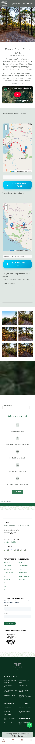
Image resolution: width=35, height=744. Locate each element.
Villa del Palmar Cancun (23, 691)
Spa (5, 576)
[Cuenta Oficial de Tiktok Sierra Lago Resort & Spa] (12, 550)
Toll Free (4, 742)
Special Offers (8, 572)
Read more (18, 492)
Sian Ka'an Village (9, 695)
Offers (22, 742)
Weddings (7, 579)
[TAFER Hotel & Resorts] (17, 666)
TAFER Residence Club (23, 723)
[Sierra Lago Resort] (4, 3)
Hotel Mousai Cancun (22, 686)
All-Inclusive (8, 562)
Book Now (31, 742)
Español (17, 3)
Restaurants (7, 569)
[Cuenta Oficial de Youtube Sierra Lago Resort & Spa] (15, 550)
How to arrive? (23, 566)
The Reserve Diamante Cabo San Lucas (24, 696)
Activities (7, 583)
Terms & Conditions (24, 576)
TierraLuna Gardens (10, 723)
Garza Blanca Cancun (8, 686)
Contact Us (21, 562)
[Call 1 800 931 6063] (24, 3)
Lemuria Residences (24, 708)
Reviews (6, 590)
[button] (9, 147)
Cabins (13, 742)
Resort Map (21, 579)
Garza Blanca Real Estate (24, 712)
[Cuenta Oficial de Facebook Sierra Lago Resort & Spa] (5, 550)
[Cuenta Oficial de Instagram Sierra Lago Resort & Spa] (8, 550)
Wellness (7, 711)
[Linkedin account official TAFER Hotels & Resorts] (25, 550)
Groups (6, 586)
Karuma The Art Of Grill (10, 718)
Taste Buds (7, 715)
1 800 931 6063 (11, 542)
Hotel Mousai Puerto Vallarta (10, 691)
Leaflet (13, 171)
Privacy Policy (22, 572)
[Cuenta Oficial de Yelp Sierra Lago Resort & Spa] (18, 550)
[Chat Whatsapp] (29, 725)
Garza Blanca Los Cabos (23, 681)
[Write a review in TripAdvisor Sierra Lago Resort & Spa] (22, 550)
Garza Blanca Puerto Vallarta (10, 681)
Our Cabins (7, 566)
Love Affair (7, 708)
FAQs (20, 569)
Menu (32, 3)
